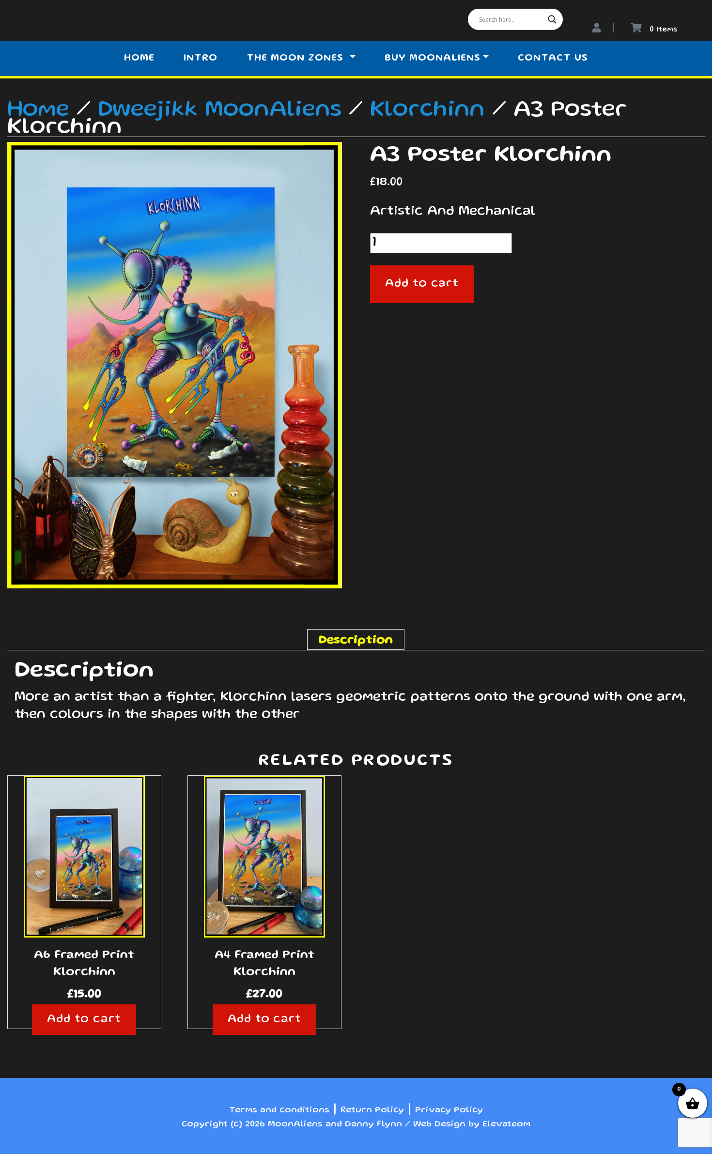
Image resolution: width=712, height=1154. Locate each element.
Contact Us (553, 58)
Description (356, 640)
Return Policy (372, 1110)
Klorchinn (427, 110)
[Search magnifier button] (552, 19)
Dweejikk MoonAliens (219, 110)
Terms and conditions (279, 1110)
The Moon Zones (297, 58)
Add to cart (422, 284)
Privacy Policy (449, 1110)
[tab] (355, 639)
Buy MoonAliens (432, 58)
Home (139, 58)
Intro (200, 58)
